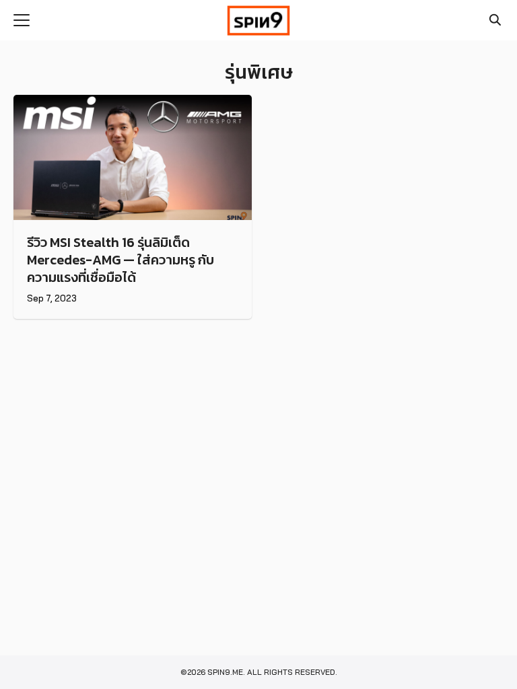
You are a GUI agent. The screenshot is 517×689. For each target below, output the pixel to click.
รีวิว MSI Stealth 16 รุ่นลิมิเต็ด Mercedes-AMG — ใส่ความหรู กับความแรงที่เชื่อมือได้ (120, 259)
